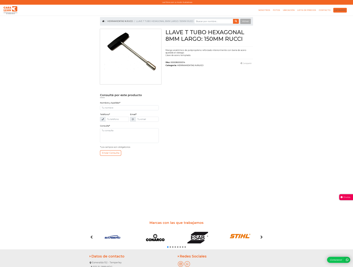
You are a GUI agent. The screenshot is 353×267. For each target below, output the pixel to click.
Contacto (325, 10)
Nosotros (264, 10)
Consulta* (105, 126)
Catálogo (340, 10)
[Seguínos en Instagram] (180, 264)
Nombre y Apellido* (110, 103)
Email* (133, 114)
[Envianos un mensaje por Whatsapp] (187, 264)
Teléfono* (105, 114)
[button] (245, 21)
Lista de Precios (306, 10)
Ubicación (289, 10)
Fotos (276, 10)
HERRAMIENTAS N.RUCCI (120, 21)
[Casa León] (10, 10)
